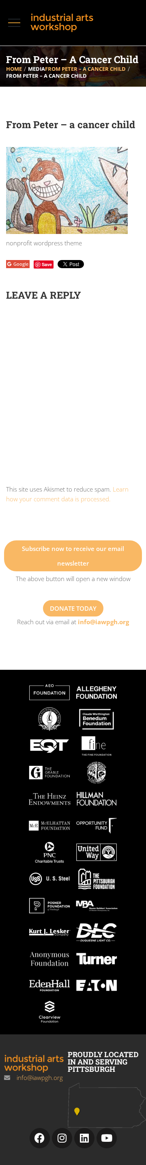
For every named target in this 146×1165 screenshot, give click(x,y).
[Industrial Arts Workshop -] (63, 22)
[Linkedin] (84, 1138)
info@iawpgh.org (103, 622)
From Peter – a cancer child (85, 68)
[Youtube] (107, 1138)
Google (20, 264)
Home (14, 68)
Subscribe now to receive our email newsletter (73, 555)
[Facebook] (40, 1138)
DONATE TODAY (73, 608)
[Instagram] (62, 1138)
